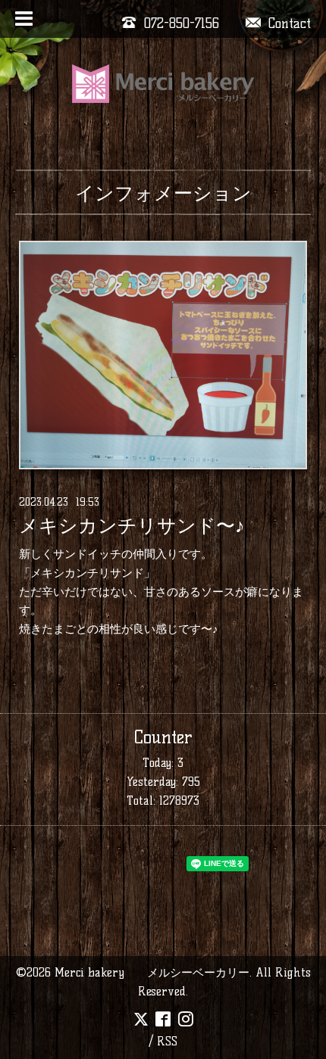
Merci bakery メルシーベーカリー (152, 972)
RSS (167, 1041)
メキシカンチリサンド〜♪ (132, 526)
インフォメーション (163, 193)
